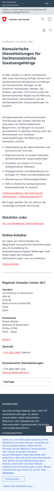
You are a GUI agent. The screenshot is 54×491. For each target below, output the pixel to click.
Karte (5, 339)
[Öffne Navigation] (49, 19)
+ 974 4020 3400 (11, 352)
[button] (49, 429)
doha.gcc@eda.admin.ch (15, 372)
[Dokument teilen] (50, 30)
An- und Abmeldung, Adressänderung (23, 223)
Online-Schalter (10, 264)
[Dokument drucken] (44, 30)
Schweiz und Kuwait (19, 19)
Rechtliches (8, 472)
